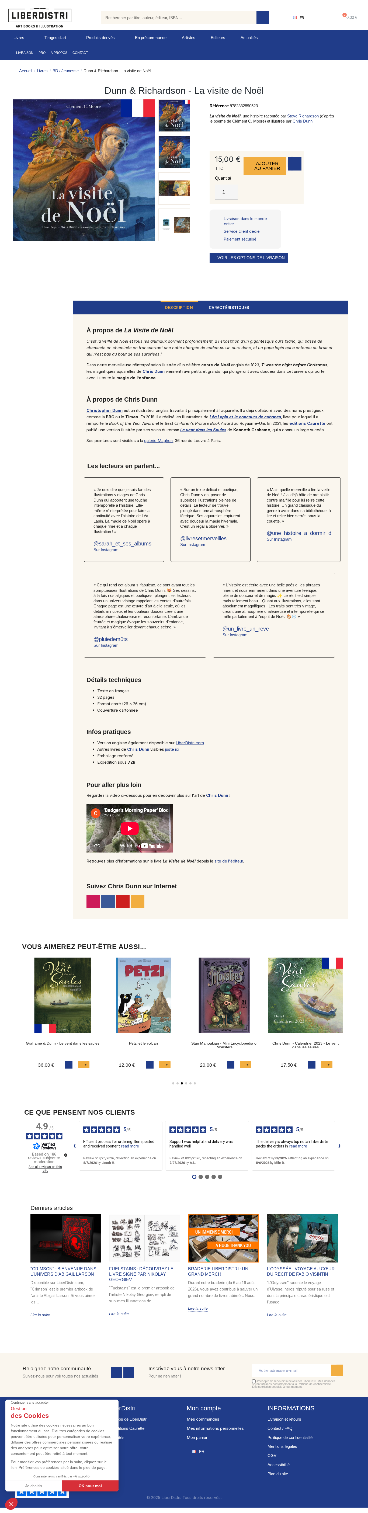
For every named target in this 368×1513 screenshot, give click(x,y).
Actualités (249, 37)
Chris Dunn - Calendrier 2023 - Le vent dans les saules (305, 1045)
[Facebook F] (108, 901)
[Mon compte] (321, 18)
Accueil (25, 70)
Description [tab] (179, 307)
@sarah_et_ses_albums (122, 544)
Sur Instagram (106, 550)
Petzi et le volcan (143, 1043)
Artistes (188, 37)
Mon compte (204, 1408)
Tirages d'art (55, 37)
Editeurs (218, 37)
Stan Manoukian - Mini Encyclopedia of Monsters (224, 1045)
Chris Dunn (303, 121)
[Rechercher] (262, 17)
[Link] (137, 901)
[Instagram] (93, 901)
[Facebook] (116, 1372)
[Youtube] (123, 901)
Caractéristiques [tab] (229, 307)
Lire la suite (40, 1315)
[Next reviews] (339, 1146)
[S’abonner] (337, 1370)
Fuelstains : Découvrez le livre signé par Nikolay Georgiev (141, 1274)
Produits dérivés (100, 37)
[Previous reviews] (74, 1146)
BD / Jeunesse (66, 70)
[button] (348, 17)
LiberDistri (121, 1408)
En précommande (150, 37)
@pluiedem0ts (110, 639)
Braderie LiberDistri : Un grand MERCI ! (218, 1272)
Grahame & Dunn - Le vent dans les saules (62, 1043)
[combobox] (175, 17)
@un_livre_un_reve (246, 629)
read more (130, 1146)
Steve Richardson (303, 116)
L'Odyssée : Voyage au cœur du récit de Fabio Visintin (301, 1272)
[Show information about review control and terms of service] (66, 1155)
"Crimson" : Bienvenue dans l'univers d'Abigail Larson (63, 1272)
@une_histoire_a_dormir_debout (306, 533)
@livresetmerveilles (203, 538)
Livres (18, 37)
